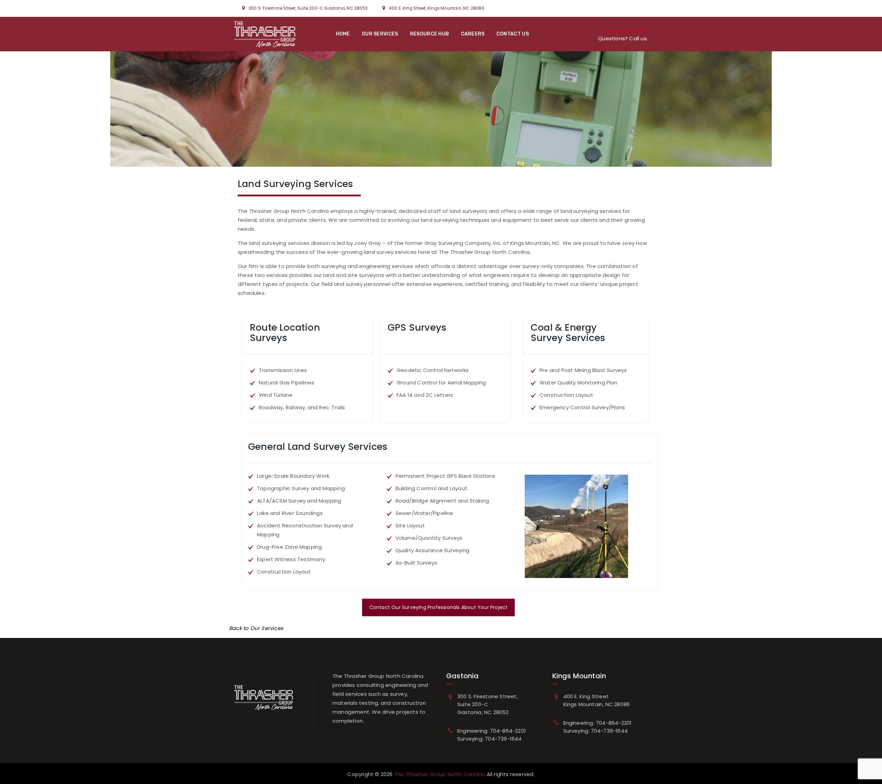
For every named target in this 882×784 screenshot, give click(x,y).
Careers (473, 34)
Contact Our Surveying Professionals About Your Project (438, 607)
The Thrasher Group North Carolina (439, 774)
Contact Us (512, 34)
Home (343, 34)
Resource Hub (429, 34)
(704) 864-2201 (623, 31)
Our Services (380, 34)
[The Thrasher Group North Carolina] (264, 34)
